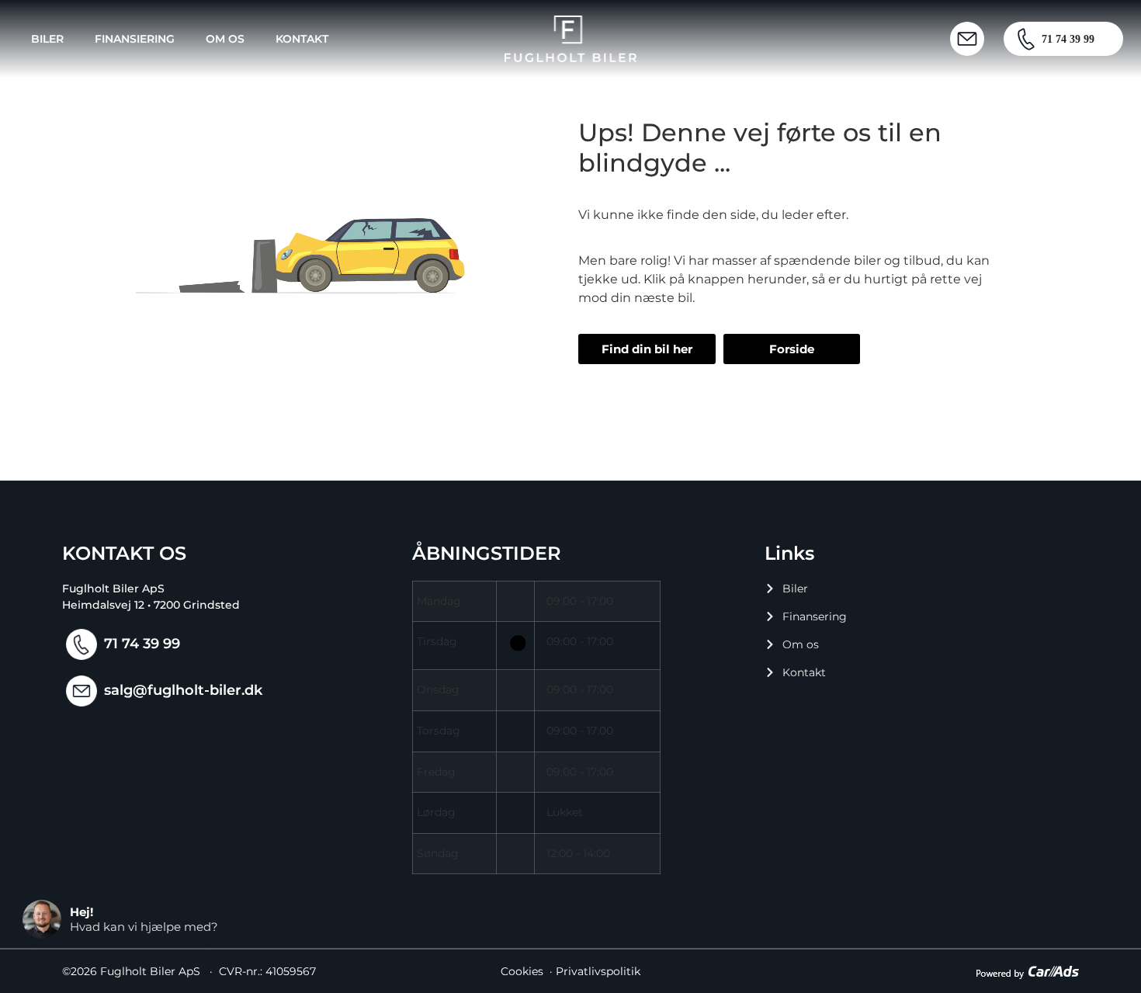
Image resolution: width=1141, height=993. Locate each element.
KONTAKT (302, 39)
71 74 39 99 (142, 643)
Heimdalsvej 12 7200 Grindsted (151, 605)
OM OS (225, 39)
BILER (47, 39)
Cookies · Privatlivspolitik (570, 971)
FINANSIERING (135, 39)
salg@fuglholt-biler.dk (183, 690)
